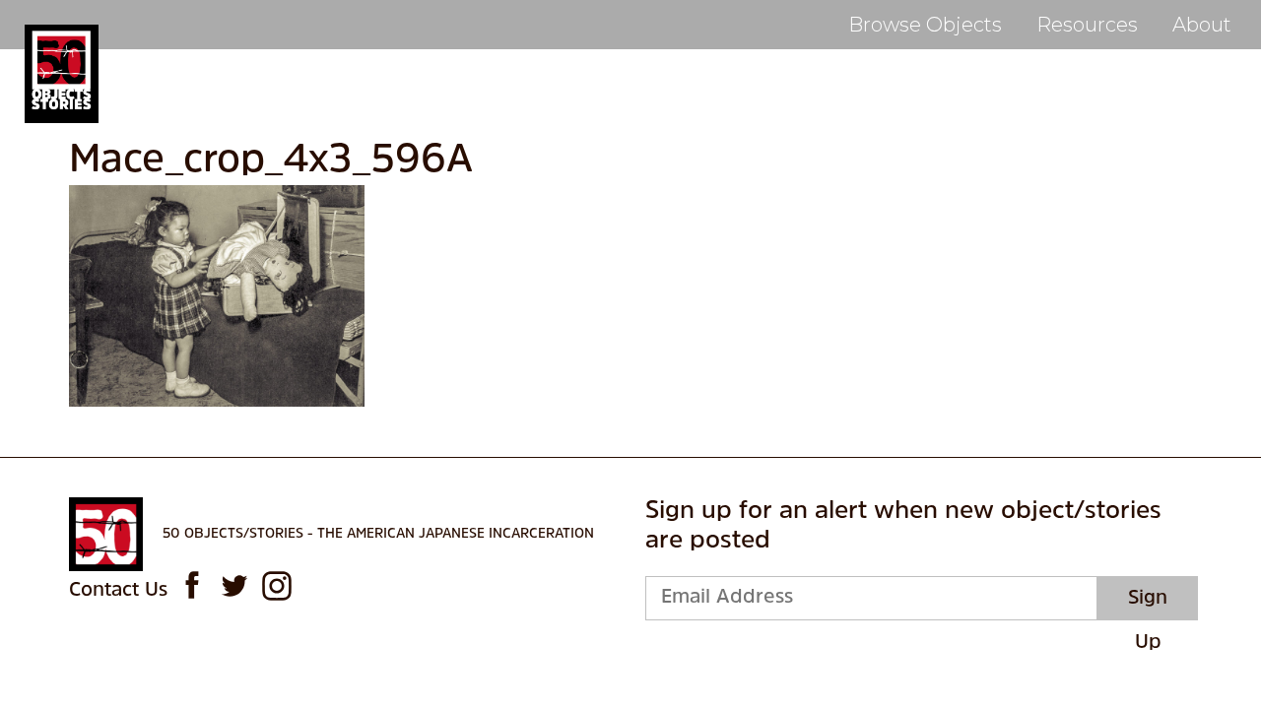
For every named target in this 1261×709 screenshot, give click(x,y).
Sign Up (1147, 604)
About (1201, 24)
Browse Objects (925, 24)
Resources (1087, 24)
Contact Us (118, 591)
